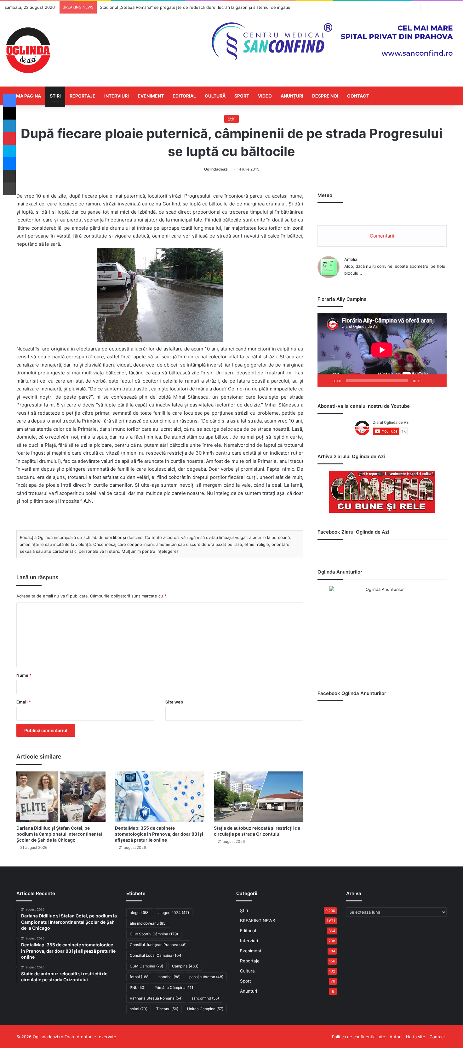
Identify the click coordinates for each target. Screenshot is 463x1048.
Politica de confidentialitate (358, 1036)
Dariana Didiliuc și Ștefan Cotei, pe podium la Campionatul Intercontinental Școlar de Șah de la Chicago (59, 834)
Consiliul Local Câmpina (156, 955)
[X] (9, 113)
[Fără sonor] (428, 381)
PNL (138, 987)
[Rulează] (326, 381)
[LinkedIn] (9, 126)
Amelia (350, 259)
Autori (396, 1036)
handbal (169, 976)
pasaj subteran (206, 976)
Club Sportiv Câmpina (154, 934)
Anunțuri (292, 95)
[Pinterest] (9, 138)
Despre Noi (325, 95)
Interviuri (116, 95)
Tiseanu (167, 1008)
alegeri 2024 (173, 912)
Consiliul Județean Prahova (158, 944)
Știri (55, 95)
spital (138, 1008)
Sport (241, 95)
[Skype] (9, 151)
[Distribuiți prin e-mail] (9, 176)
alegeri (140, 912)
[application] (382, 350)
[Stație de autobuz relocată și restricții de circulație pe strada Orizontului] (258, 796)
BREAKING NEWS (257, 920)
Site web (174, 701)
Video (265, 95)
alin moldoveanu (148, 923)
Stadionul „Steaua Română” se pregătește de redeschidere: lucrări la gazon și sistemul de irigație (195, 7)
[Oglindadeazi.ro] (28, 50)
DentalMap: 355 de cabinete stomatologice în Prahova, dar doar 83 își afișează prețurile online (159, 834)
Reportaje (82, 95)
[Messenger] (9, 163)
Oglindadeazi (216, 169)
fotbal (140, 976)
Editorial (184, 95)
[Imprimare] (9, 188)
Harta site (415, 1036)
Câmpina (185, 966)
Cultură (215, 95)
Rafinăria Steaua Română (156, 998)
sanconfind (205, 998)
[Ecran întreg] (438, 381)
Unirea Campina (205, 1008)
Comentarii (382, 236)
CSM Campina (146, 966)
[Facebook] (9, 100)
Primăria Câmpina (174, 987)
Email (23, 701)
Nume (23, 675)
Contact (358, 95)
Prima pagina (25, 95)
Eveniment (151, 95)
